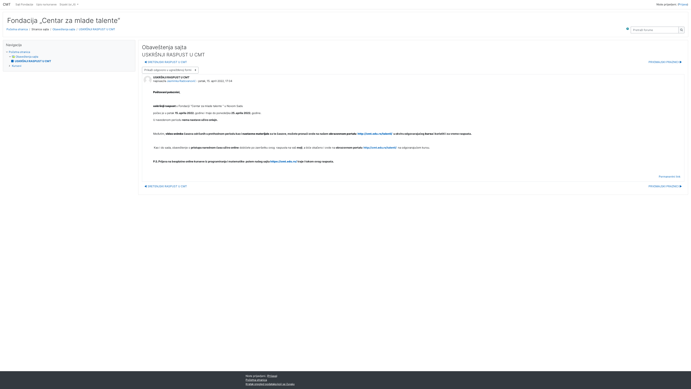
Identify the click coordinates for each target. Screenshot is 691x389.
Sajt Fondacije (24, 4)
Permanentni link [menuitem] (669, 176)
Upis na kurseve (46, 4)
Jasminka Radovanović (181, 81)
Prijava (683, 4)
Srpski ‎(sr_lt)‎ (68, 4)
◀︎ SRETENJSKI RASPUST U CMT (165, 62)
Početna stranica (17, 29)
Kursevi (16, 66)
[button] (628, 30)
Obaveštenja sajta (64, 29)
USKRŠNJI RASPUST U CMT (97, 29)
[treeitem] (69, 59)
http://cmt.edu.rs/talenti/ (375, 133)
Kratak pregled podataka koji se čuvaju (270, 384)
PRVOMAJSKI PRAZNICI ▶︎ (665, 62)
